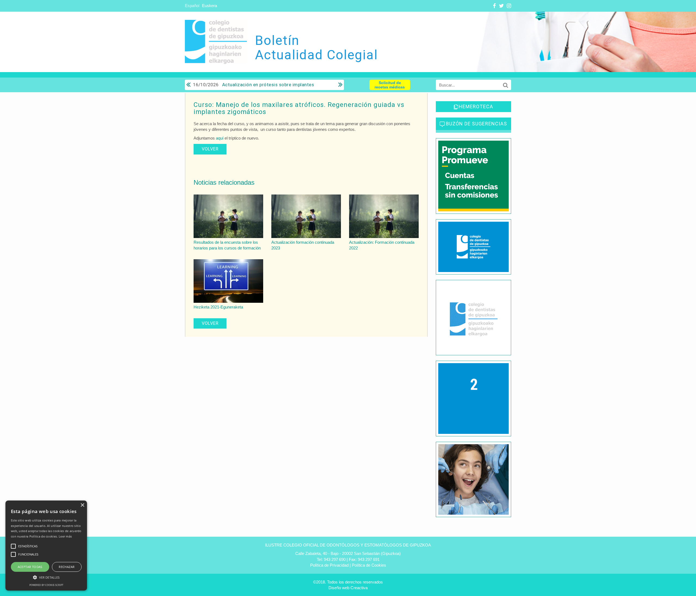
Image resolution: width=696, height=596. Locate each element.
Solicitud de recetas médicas (390, 85)
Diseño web (338, 587)
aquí (220, 138)
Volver (210, 149)
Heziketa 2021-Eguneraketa (218, 307)
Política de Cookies (369, 565)
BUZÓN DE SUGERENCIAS (476, 123)
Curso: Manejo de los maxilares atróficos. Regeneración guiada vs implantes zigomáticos (299, 108)
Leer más (65, 536)
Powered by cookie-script (46, 585)
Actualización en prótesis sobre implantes (253, 84)
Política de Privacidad (329, 565)
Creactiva (359, 587)
